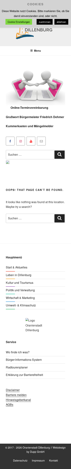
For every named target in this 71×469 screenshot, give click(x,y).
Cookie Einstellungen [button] (19, 22)
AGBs (9, 404)
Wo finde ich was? (17, 352)
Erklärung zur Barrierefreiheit (24, 375)
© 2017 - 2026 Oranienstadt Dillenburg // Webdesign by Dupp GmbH (35, 449)
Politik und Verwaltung (20, 290)
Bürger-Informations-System (24, 359)
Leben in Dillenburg (18, 275)
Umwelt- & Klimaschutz (21, 305)
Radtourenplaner (17, 367)
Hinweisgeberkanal (18, 400)
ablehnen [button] (61, 22)
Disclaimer (13, 390)
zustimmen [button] (44, 22)
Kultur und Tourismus (19, 282)
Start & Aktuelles (16, 267)
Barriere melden (16, 395)
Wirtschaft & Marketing (20, 298)
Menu (37, 50)
